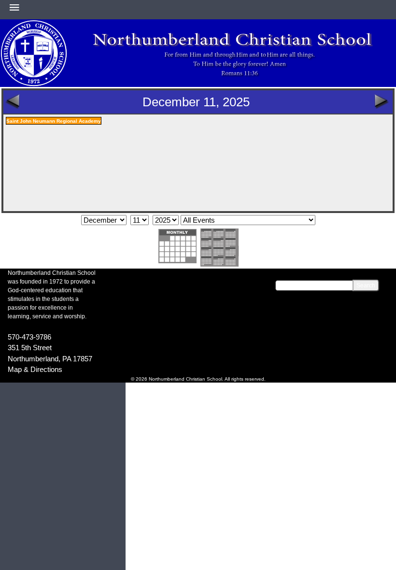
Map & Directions (35, 369)
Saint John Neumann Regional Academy (53, 121)
